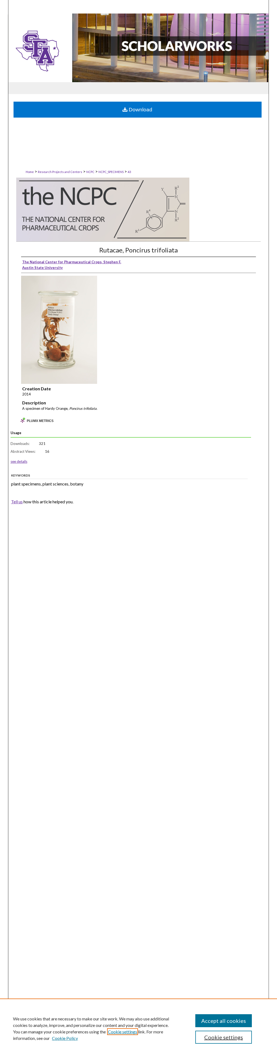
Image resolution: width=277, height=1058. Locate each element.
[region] (138, 1028)
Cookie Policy (65, 1038)
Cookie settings (122, 1031)
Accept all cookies (223, 1020)
